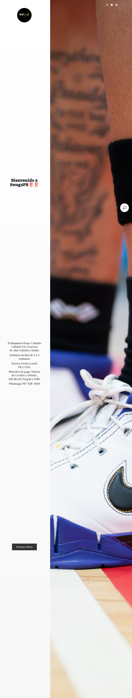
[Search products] (124, 207)
